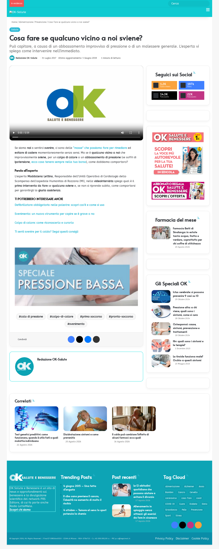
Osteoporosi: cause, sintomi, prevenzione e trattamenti (186, 327)
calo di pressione (32, 316)
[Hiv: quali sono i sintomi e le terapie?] (161, 345)
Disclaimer (182, 538)
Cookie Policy (200, 538)
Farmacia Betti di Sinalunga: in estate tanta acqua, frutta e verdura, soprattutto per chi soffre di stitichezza (187, 235)
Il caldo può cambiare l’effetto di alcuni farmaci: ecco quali (130, 436)
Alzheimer (189, 486)
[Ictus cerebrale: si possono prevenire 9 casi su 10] (161, 296)
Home (14, 22)
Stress (179, 515)
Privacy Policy (164, 538)
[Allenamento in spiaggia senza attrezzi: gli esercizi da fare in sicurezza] (121, 510)
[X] (79, 339)
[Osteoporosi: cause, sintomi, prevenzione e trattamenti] (161, 328)
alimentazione (172, 486)
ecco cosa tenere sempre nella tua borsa (58, 162)
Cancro (181, 492)
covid (198, 498)
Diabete (193, 504)
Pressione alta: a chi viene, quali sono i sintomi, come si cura (185, 310)
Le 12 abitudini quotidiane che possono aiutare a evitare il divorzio (144, 491)
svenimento (77, 324)
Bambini (169, 492)
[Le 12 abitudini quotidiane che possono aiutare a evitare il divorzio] (121, 490)
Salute (14, 29)
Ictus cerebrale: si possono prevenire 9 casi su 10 (188, 293)
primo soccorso (92, 316)
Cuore (182, 504)
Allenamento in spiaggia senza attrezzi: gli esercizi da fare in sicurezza (145, 511)
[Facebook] (71, 339)
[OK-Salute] (17, 12)
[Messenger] (88, 339)
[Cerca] (202, 11)
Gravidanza (171, 510)
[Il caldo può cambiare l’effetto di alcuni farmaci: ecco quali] (134, 418)
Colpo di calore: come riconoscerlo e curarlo (44, 222)
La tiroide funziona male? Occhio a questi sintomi (188, 358)
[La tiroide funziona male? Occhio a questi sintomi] (161, 360)
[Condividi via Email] (96, 339)
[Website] (39, 365)
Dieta (204, 504)
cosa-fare (186, 498)
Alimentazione (26, 22)
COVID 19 (170, 504)
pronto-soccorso (122, 316)
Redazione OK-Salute (26, 58)
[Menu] (208, 11)
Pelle (184, 510)
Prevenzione (40, 22)
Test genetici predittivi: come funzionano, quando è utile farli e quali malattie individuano (36, 437)
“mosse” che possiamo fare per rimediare (100, 147)
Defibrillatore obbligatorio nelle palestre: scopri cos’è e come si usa (59, 205)
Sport (168, 515)
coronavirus (171, 498)
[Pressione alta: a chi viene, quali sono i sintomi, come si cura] (161, 311)
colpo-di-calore (62, 316)
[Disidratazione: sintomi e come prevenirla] (85, 418)
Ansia (201, 486)
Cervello (193, 492)
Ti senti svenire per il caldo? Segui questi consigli (46, 231)
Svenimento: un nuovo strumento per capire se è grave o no (54, 213)
